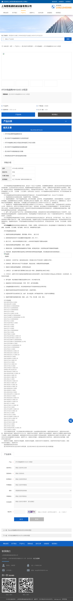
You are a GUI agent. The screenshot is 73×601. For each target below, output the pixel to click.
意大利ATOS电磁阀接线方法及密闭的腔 (17, 138)
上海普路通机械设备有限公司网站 (18, 1)
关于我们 (14, 12)
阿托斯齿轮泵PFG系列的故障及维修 (15, 155)
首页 (11, 46)
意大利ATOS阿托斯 (27, 46)
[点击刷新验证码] (31, 511)
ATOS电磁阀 (38, 46)
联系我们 (68, 1)
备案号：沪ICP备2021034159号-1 (43, 599)
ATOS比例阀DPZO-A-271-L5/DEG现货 (19, 535)
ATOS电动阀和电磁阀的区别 (13, 134)
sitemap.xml (57, 599)
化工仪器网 (36, 558)
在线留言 (61, 1)
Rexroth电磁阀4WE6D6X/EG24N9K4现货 (19, 530)
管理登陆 (64, 599)
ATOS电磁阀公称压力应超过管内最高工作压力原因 (20, 142)
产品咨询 (18, 114)
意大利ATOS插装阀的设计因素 (14, 151)
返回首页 (54, 1)
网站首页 (5, 12)
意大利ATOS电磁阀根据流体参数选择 (16, 147)
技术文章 (40, 12)
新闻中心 (32, 12)
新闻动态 (30, 543)
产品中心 (23, 12)
